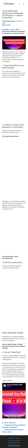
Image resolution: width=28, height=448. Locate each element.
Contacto (17, 438)
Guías (12, 29)
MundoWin (5, 29)
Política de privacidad (14, 443)
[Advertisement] (14, 94)
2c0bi (8, 25)
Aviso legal (11, 438)
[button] (20, 3)
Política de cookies (14, 440)
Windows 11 (12, 422)
